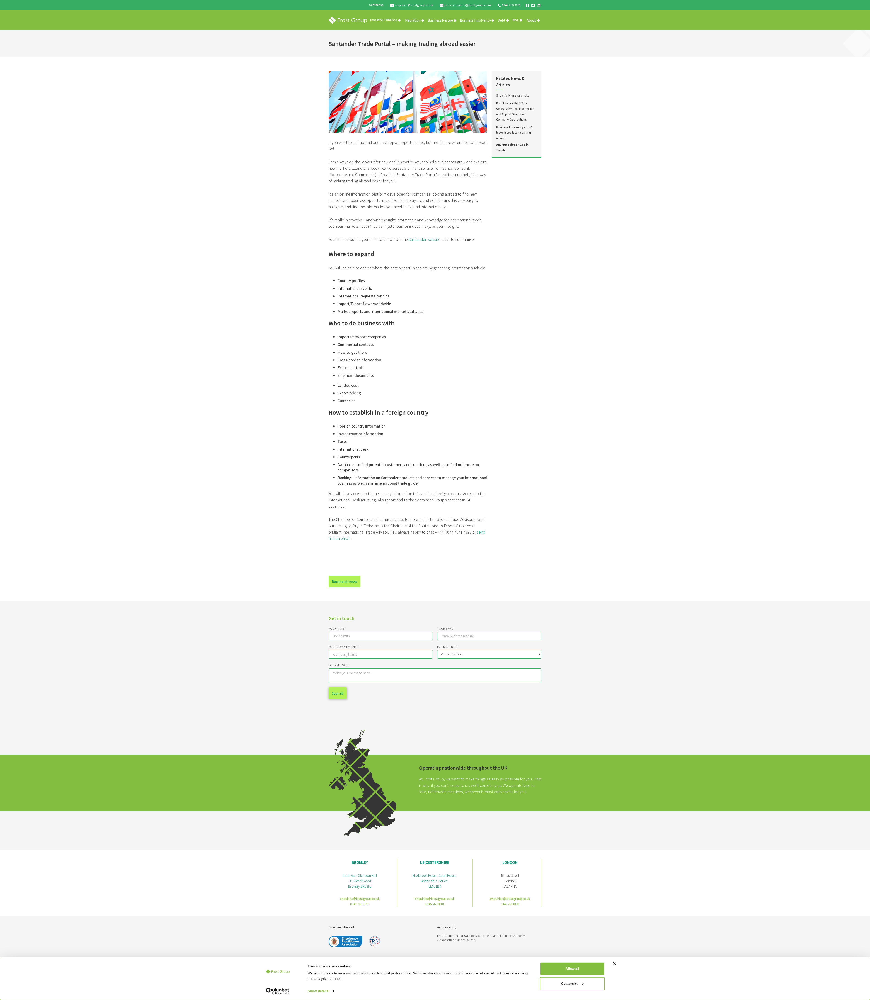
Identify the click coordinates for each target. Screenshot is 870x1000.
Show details (318, 991)
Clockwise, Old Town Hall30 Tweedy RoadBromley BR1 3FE (360, 881)
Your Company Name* (344, 647)
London (510, 862)
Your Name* (337, 628)
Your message (339, 665)
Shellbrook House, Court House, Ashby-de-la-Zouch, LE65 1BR (435, 881)
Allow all (572, 969)
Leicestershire (434, 862)
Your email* (445, 628)
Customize (569, 983)
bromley (360, 862)
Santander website (424, 239)
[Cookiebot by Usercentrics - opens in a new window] (277, 991)
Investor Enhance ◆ (385, 20)
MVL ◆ (517, 20)
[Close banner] (614, 963)
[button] (414, 20)
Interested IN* (447, 647)
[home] (348, 20)
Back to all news (344, 581)
